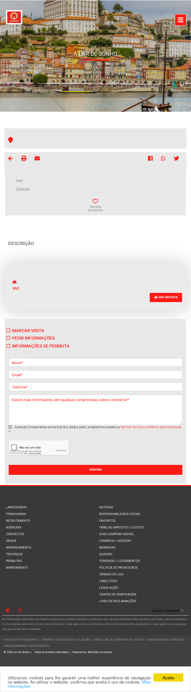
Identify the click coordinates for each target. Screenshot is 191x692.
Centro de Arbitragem (117, 594)
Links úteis (108, 581)
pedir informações (33, 338)
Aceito (168, 677)
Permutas (14, 561)
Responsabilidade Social (120, 514)
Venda (11, 541)
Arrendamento (18, 547)
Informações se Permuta (41, 346)
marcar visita (28, 330)
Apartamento (17, 567)
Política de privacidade (118, 567)
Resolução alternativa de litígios (118, 639)
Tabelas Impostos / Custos (121, 527)
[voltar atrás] (10, 159)
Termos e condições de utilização (66, 639)
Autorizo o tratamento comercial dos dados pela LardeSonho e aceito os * (95, 429)
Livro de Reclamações (117, 601)
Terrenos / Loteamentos (119, 561)
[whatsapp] (163, 159)
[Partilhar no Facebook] (150, 159)
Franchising (16, 514)
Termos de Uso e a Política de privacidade (151, 427)
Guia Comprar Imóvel (116, 534)
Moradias (107, 547)
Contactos (15, 534)
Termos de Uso (111, 574)
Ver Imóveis (168, 297)
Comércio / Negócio (115, 541)
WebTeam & (95, 652)
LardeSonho (16, 507)
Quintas (105, 554)
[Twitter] (176, 159)
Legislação (108, 587)
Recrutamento (18, 520)
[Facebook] (7, 611)
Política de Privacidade (21, 639)
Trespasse (14, 554)
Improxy (107, 652)
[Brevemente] (20, 611)
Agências (13, 527)
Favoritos (107, 520)
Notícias (106, 507)
